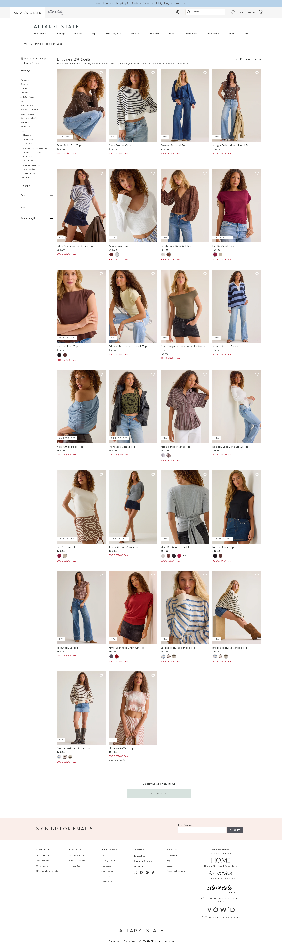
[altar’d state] (27, 12)
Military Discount (108, 861)
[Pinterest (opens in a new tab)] (147, 872)
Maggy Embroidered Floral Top (231, 145)
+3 (184, 555)
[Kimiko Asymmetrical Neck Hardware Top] (185, 306)
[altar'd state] (56, 26)
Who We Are (172, 855)
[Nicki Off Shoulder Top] (81, 406)
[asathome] (221, 858)
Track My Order (42, 861)
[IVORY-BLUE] (163, 656)
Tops (94, 33)
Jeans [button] (23, 101)
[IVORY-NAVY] (163, 455)
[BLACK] (59, 355)
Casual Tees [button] (28, 160)
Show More (159, 793)
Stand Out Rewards (77, 861)
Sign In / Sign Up (76, 855)
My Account (76, 849)
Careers (170, 866)
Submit (235, 830)
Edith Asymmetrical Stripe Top (75, 246)
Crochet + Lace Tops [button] (31, 165)
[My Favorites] (233, 11)
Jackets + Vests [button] (27, 97)
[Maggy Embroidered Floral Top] (236, 105)
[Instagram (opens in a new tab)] (135, 872)
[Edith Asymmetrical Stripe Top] (81, 205)
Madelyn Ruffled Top (121, 748)
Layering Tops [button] (29, 173)
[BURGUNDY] (215, 254)
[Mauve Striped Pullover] (236, 306)
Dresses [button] (24, 88)
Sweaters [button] (25, 122)
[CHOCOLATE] (111, 254)
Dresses (78, 33)
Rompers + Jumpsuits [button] (30, 110)
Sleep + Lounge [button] (27, 114)
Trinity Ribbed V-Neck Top (124, 547)
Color (23, 195)
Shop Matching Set (117, 760)
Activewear (191, 33)
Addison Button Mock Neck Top (128, 346)
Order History (42, 866)
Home (231, 33)
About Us (172, 849)
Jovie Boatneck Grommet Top (127, 647)
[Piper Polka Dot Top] (81, 105)
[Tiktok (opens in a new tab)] (153, 872)
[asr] (221, 872)
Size (23, 207)
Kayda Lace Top (118, 246)
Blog (169, 861)
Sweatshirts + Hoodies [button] (32, 152)
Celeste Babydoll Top (174, 145)
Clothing (60, 33)
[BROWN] (168, 556)
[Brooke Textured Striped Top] (185, 607)
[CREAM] (220, 254)
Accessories (213, 33)
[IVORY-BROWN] (169, 656)
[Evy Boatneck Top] (236, 205)
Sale (246, 33)
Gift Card (105, 876)
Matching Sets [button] (27, 105)
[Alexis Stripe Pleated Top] (185, 406)
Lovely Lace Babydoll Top (176, 246)
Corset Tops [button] (28, 139)
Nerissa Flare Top (67, 346)
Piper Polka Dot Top (69, 145)
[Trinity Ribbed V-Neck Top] (133, 507)
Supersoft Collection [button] (29, 118)
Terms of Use (114, 941)
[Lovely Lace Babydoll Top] (185, 205)
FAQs (103, 855)
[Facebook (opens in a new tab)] (141, 872)
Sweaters (136, 33)
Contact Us (140, 849)
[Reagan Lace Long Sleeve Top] (236, 406)
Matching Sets (114, 33)
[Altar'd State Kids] (221, 889)
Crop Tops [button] (27, 143)
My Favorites (74, 866)
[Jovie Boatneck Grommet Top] (133, 607)
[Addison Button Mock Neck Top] (133, 306)
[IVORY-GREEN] (174, 656)
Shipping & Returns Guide (47, 871)
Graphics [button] (24, 93)
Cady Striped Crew (120, 145)
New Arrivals (40, 33)
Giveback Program (143, 861)
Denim (172, 33)
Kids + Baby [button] (26, 177)
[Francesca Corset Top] (133, 406)
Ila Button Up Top (67, 647)
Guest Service (109, 849)
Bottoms (155, 33)
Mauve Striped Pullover (226, 346)
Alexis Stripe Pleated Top (176, 446)
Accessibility (106, 881)
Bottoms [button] (24, 84)
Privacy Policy (129, 941)
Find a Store (31, 63)
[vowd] (221, 909)
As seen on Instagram (176, 871)
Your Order (43, 849)
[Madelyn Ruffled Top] (133, 708)
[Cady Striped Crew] (133, 105)
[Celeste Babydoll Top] (185, 105)
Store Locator (107, 871)
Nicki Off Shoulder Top (70, 446)
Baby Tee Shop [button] (29, 169)
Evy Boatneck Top (223, 246)
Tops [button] (22, 131)
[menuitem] (40, 33)
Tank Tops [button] (27, 156)
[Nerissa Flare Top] (81, 306)
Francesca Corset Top (122, 446)
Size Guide (106, 866)
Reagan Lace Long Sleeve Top (230, 446)
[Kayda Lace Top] (133, 205)
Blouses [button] (27, 135)
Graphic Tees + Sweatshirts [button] (35, 148)
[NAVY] (111, 656)
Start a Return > (43, 855)
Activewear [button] (25, 80)
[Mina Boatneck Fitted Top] (185, 507)
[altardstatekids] (56, 12)
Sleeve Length (28, 218)
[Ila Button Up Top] (81, 607)
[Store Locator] (178, 12)
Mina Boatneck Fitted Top (176, 547)
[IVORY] (117, 254)
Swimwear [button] (25, 126)
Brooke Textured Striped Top (178, 647)
